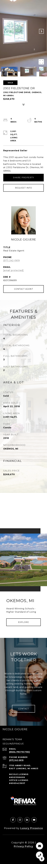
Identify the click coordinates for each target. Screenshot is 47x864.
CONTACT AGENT (23, 289)
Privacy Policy (23, 846)
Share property (23, 177)
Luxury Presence (31, 828)
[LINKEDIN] (27, 819)
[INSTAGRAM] (20, 819)
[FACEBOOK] (13, 819)
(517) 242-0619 (11, 260)
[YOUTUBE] (34, 819)
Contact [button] (23, 709)
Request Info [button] (23, 188)
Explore (23, 622)
